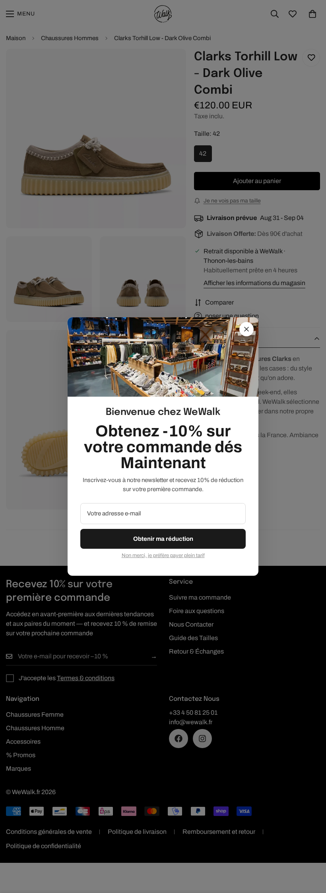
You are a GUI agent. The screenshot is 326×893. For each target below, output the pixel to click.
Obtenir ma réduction (163, 539)
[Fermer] (246, 329)
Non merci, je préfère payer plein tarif (163, 555)
